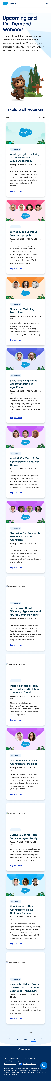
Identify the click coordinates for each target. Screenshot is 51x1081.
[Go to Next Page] (41, 1039)
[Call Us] (43, 1065)
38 (33, 1039)
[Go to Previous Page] (9, 1039)
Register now (16, 191)
